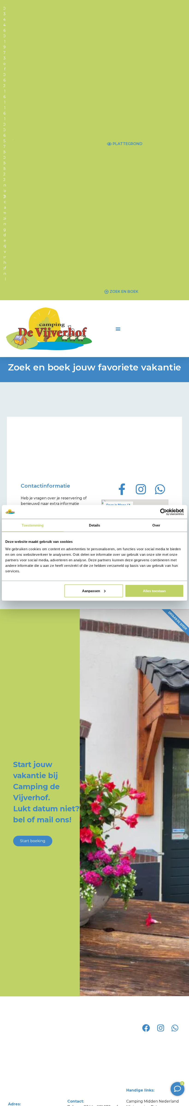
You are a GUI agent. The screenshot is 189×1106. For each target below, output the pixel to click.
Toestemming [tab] (33, 525)
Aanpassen (91, 591)
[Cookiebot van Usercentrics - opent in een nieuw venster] (163, 512)
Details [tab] (94, 525)
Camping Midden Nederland (152, 1101)
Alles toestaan (154, 591)
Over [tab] (156, 525)
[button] (118, 328)
